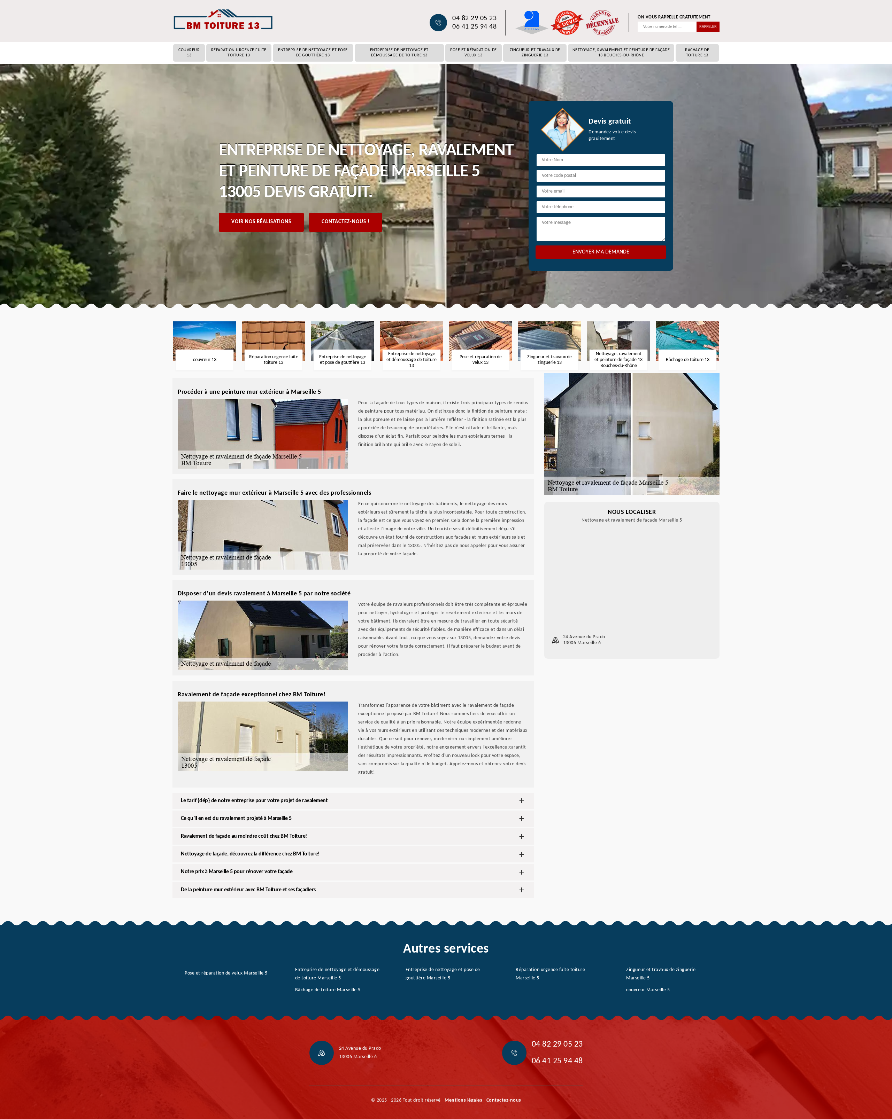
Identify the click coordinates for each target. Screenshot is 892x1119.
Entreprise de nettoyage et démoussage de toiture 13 (399, 52)
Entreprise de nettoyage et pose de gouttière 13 (313, 52)
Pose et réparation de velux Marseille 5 (226, 973)
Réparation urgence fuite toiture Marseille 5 (550, 974)
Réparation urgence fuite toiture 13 (239, 52)
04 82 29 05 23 (474, 18)
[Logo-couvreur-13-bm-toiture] (223, 19)
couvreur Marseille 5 (648, 990)
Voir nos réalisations (261, 222)
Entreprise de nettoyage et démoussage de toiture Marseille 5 (337, 974)
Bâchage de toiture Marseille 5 (328, 990)
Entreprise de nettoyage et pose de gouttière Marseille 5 (443, 974)
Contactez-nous (503, 1100)
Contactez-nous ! (346, 222)
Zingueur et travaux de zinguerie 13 (535, 52)
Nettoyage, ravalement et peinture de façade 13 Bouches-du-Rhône (621, 52)
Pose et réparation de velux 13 (473, 52)
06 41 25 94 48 (474, 26)
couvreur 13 (189, 52)
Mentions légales (463, 1100)
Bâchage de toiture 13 (697, 52)
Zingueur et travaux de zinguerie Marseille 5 (660, 974)
